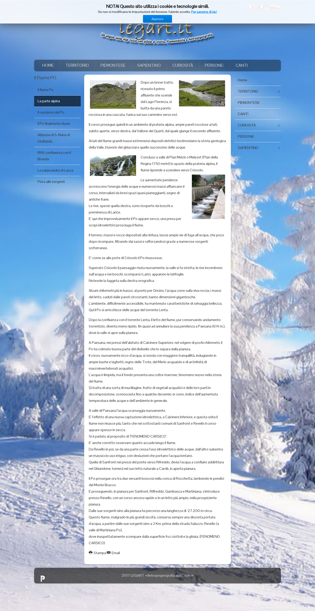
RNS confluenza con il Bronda (54, 155)
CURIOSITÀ (182, 65)
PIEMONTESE (113, 65)
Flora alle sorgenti (51, 181)
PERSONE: (214, 65)
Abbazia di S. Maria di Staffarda (54, 138)
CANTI (242, 65)
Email (115, 552)
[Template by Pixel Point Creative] (42, 578)
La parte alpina (49, 101)
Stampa (100, 552)
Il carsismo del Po (51, 112)
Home (48, 65)
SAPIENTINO (149, 65)
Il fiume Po (45, 89)
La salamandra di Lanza (55, 170)
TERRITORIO (77, 65)
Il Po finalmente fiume (54, 123)
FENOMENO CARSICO (148, 436)
